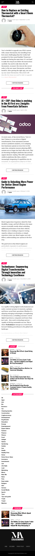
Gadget (3, 439)
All (2, 398)
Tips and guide (6, 496)
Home (3, 455)
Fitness (3, 435)
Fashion (3, 430)
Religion (4, 483)
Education (4, 422)
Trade (3, 499)
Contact (28, 546)
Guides (3, 446)
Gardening (4, 444)
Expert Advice (5, 428)
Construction (5, 413)
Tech (3, 494)
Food (3, 437)
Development (5, 417)
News (3, 477)
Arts (2, 402)
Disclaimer (12, 546)
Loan (2, 468)
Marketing (4, 470)
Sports (3, 492)
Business (4, 406)
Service (3, 488)
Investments (5, 461)
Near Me (4, 474)
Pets (2, 479)
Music (3, 472)
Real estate (5, 481)
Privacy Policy (20, 546)
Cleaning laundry (6, 411)
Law (2, 463)
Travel (3, 501)
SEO (2, 485)
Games (3, 441)
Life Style (4, 466)
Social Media (5, 490)
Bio (2, 404)
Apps (3, 400)
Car (2, 409)
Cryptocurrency (6, 415)
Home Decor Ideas (7, 457)
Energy (3, 424)
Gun (2, 448)
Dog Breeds (5, 420)
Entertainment (5, 426)
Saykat (10, 21)
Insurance (4, 459)
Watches (4, 503)
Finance (3, 433)
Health (3, 450)
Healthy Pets (5, 452)
